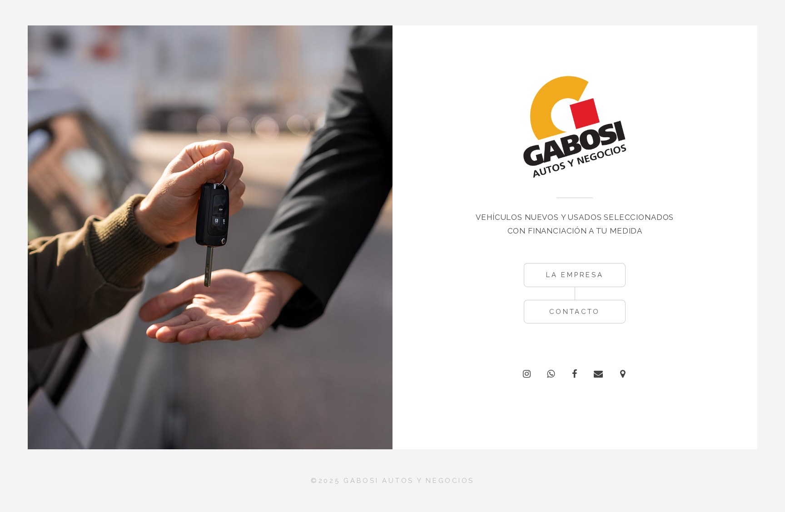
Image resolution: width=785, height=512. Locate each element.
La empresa (574, 274)
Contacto (574, 311)
